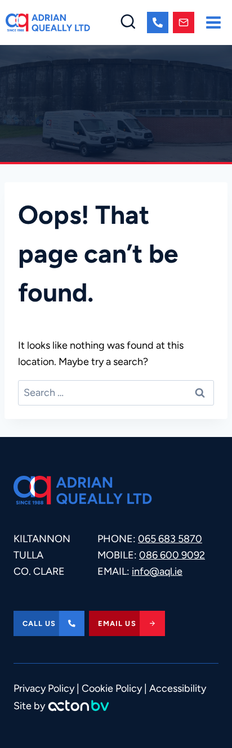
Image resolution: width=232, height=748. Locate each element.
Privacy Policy (44, 688)
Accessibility (177, 688)
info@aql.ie (157, 571)
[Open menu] (213, 22)
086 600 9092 (172, 555)
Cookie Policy (112, 688)
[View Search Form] (128, 23)
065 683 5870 (170, 539)
